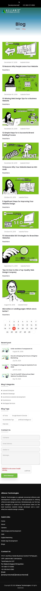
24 (7, 332)
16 (5, 328)
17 (9, 328)
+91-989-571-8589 (29, 5)
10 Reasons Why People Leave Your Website (20, 66)
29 (29, 332)
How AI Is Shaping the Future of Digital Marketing (24, 357)
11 (18, 325)
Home (18, 29)
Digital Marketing (6, 537)
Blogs (3, 544)
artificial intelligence (24, 420)
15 (36, 325)
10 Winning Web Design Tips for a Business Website (19, 99)
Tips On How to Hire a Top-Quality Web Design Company (18, 271)
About (3, 524)
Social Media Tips (8, 420)
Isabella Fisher (25, 62)
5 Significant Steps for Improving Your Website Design (17, 202)
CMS (2, 534)
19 (18, 328)
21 (27, 328)
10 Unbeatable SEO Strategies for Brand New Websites (20, 237)
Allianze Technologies (23, 585)
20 (23, 328)
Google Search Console (19, 415)
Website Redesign (9, 394)
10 (14, 325)
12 (22, 325)
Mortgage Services (9, 403)
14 (31, 325)
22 (31, 328)
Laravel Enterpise (8, 390)
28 (25, 332)
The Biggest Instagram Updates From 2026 (24, 366)
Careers (4, 528)
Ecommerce (7, 400)
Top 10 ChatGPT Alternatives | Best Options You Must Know (22, 375)
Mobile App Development (9, 541)
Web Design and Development (11, 531)
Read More (6, 70)
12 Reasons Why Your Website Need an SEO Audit (19, 168)
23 (36, 328)
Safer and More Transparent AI (21, 349)
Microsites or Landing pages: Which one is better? (19, 310)
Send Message (8, 475)
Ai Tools (5, 415)
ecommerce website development (14, 397)
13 (27, 325)
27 (20, 332)
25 (12, 332)
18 (14, 328)
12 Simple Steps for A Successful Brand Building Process (18, 134)
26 (16, 332)
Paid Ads (5, 424)
